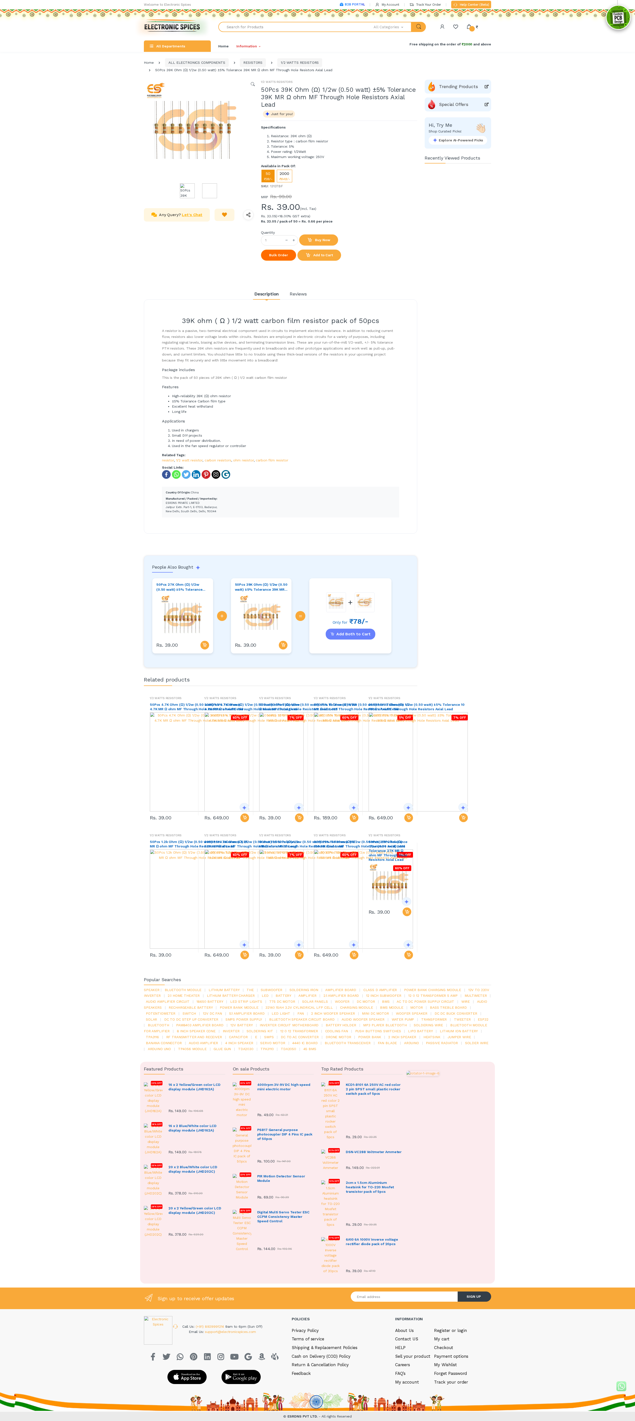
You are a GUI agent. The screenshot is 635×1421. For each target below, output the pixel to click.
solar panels (315, 1001)
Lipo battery (420, 1031)
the (250, 990)
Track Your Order (428, 4)
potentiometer (160, 1013)
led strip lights (246, 1001)
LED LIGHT (281, 1013)
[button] (393, 27)
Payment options (451, 1356)
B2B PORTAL (355, 4)
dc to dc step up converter (191, 1019)
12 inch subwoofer (383, 996)
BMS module (391, 1007)
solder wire (476, 1043)
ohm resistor (243, 460)
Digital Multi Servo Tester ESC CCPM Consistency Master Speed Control (283, 1216)
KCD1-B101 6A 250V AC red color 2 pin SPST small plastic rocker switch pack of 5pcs (373, 1089)
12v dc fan (212, 1013)
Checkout (443, 1347)
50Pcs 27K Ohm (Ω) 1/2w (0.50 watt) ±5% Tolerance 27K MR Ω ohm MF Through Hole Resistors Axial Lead (179, 587)
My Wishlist (445, 1364)
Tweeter (462, 1019)
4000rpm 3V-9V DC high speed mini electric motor (283, 1087)
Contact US (406, 1338)
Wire (465, 1001)
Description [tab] (266, 293)
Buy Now (322, 240)
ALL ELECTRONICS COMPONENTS (196, 63)
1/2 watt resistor (189, 460)
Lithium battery (224, 990)
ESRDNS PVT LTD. (303, 1416)
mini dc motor (375, 1013)
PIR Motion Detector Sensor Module (281, 1178)
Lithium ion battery (459, 1031)
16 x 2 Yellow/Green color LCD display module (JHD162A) (194, 1087)
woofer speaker (411, 1013)
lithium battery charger (231, 996)
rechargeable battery (191, 1007)
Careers (402, 1364)
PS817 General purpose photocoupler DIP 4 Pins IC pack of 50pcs (285, 1134)
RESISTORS (252, 63)
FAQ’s (400, 1373)
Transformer (434, 1019)
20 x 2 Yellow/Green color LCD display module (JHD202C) (194, 1210)
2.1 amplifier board (341, 996)
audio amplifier (203, 1043)
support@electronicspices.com (230, 1332)
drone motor (338, 1037)
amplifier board (340, 990)
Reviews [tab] (298, 293)
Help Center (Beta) (474, 4)
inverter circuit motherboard (289, 1025)
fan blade (387, 1043)
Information (246, 46)
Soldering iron (303, 990)
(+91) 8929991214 (210, 1326)
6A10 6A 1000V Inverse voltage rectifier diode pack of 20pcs (372, 1241)
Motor (416, 1007)
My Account (390, 4)
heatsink (432, 1037)
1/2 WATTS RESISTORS (300, 63)
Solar (151, 1019)
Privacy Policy (305, 1330)
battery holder (341, 1025)
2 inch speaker (402, 1037)
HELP (400, 1347)
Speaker (151, 990)
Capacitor (238, 1037)
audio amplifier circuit (168, 1001)
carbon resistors (218, 460)
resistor (168, 460)
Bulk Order (278, 255)
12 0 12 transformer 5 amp (432, 996)
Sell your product (412, 1356)
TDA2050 (288, 1049)
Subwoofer (271, 990)
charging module (356, 1007)
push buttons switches (378, 1031)
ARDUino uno (159, 1049)
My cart (441, 1338)
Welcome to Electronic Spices (167, 4)
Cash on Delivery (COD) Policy (321, 1356)
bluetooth (158, 1025)
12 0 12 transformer (299, 1031)
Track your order (451, 1382)
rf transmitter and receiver (194, 1037)
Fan (300, 1013)
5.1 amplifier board (247, 1013)
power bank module (239, 1007)
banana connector (164, 1043)
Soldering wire (428, 1025)
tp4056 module (192, 1049)
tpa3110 (267, 1049)
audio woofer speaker (363, 1019)
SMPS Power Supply (243, 1019)
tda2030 (246, 1049)
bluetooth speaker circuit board (302, 1019)
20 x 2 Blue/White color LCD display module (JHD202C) (192, 1169)
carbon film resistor (272, 460)
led (265, 996)
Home (223, 46)
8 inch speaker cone (196, 1031)
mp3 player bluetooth (385, 1025)
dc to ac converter (299, 1037)
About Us (404, 1330)
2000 (284, 176)
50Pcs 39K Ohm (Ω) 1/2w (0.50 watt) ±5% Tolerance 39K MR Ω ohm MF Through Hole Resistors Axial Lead (261, 587)
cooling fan (336, 1031)
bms (386, 1001)
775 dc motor (282, 1001)
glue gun (222, 1049)
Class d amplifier (380, 990)
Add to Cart (322, 255)
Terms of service (308, 1338)
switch (189, 1013)
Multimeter (476, 996)
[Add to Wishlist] (224, 215)
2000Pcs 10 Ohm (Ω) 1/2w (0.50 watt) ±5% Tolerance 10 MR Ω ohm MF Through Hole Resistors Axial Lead (417, 707)
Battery (283, 996)
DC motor (366, 1001)
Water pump (403, 1019)
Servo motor (272, 1043)
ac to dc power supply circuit (425, 1001)
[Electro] (172, 26)
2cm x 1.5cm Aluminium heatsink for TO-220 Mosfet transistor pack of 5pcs (370, 1187)
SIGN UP (474, 1296)
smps (269, 1037)
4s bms (309, 1049)
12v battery (241, 1025)
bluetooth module (183, 990)
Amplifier (307, 996)
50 (268, 176)
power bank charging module (432, 990)
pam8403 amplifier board (199, 1025)
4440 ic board (305, 1043)
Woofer (342, 1001)
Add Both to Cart (353, 634)
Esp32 (483, 1019)
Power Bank (369, 1037)
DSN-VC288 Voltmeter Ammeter (374, 1152)
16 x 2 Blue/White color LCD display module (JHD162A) (192, 1128)
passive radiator (442, 1043)
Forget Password (450, 1373)
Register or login (450, 1330)
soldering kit (260, 1031)
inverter (231, 1031)
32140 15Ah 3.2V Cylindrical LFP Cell (299, 1007)
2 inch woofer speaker (333, 1013)
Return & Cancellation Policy (320, 1364)
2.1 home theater (184, 996)
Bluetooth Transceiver (348, 1043)
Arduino (411, 1043)
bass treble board (448, 1007)
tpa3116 (152, 1037)
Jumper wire (459, 1037)
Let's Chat (192, 214)
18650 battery (209, 1001)
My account (407, 1382)
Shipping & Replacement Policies (324, 1347)
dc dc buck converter (456, 1013)
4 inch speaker (239, 1043)
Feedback (301, 1373)
